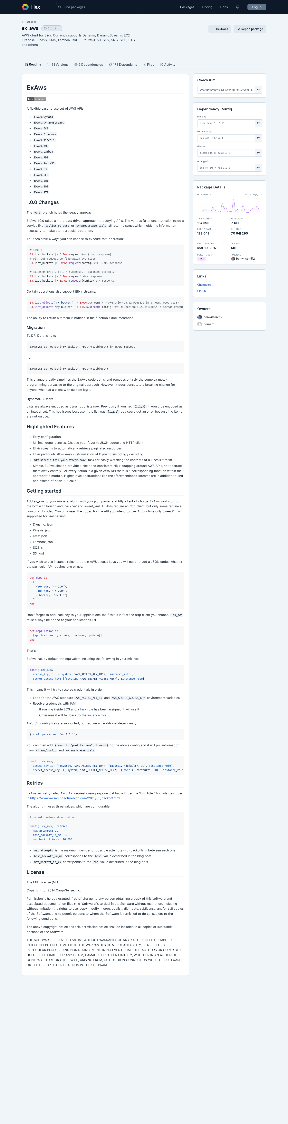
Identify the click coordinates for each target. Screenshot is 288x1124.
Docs (224, 7)
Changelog (204, 284)
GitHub (201, 291)
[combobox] (97, 7)
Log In (257, 7)
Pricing (207, 7)
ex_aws (30, 28)
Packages (187, 7)
